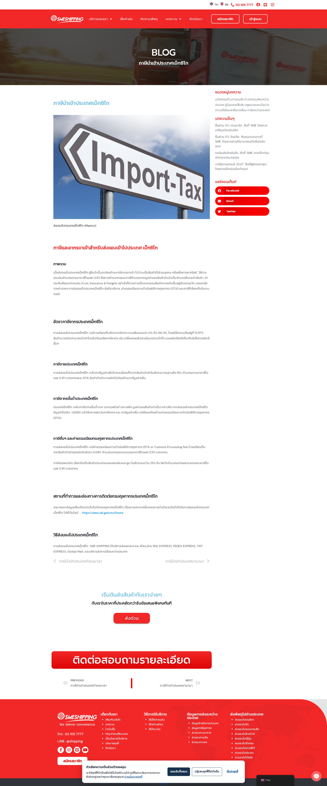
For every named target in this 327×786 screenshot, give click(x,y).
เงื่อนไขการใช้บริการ (116, 739)
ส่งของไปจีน (242, 724)
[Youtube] (85, 750)
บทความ (171, 18)
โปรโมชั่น (110, 729)
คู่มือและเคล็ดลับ (234, 105)
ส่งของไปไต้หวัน (244, 758)
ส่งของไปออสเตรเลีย (247, 729)
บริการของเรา (98, 18)
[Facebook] (258, 4)
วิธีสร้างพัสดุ (156, 724)
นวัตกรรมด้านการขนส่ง (229, 99)
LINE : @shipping (70, 741)
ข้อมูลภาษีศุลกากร (202, 728)
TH (216, 5)
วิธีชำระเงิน (154, 729)
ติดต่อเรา (195, 18)
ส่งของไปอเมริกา (244, 720)
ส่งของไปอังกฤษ (244, 743)
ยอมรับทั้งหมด (178, 772)
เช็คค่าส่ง (126, 18)
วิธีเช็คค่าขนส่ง (157, 720)
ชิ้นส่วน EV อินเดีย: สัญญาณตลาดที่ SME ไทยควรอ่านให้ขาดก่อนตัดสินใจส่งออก (240, 142)
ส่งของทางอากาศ (201, 733)
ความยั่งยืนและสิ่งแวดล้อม (231, 110)
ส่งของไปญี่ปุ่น (243, 739)
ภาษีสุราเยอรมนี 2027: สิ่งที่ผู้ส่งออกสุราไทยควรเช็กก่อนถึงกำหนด (241, 166)
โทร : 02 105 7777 (70, 733)
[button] (242, 190)
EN (226, 5)
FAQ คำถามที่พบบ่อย (116, 734)
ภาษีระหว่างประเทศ (258, 110)
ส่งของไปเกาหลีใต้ (245, 748)
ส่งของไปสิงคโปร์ (245, 734)
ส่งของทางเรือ (200, 737)
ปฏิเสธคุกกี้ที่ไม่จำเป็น (207, 772)
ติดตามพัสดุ (149, 18)
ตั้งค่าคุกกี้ (163, 783)
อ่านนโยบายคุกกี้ (133, 777)
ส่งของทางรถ (199, 742)
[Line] (265, 4)
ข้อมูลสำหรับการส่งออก (205, 723)
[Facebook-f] (61, 750)
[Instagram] (272, 4)
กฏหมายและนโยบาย (257, 105)
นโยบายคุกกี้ (112, 743)
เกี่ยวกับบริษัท (112, 720)
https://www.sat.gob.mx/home (102, 512)
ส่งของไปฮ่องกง (244, 753)
